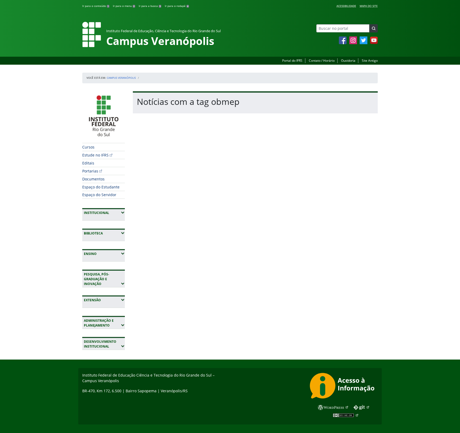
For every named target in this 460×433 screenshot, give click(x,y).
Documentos (93, 179)
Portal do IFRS (292, 60)
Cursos (88, 147)
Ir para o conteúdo (95, 6)
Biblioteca (104, 233)
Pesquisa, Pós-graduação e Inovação (104, 279)
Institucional (104, 212)
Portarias (90, 171)
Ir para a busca (150, 6)
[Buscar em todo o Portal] (373, 28)
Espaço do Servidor (99, 194)
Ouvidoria (348, 60)
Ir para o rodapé (176, 6)
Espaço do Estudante (101, 186)
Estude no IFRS (95, 155)
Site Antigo (370, 60)
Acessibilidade (346, 6)
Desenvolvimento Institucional (104, 344)
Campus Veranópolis (121, 78)
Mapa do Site (369, 6)
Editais (88, 163)
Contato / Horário (322, 60)
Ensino (104, 253)
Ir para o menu (123, 6)
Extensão (104, 300)
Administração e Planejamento (104, 323)
